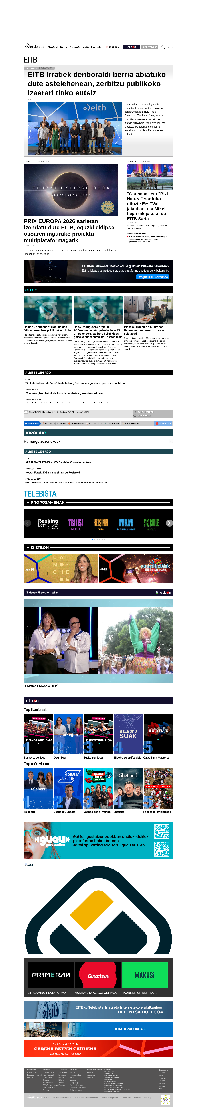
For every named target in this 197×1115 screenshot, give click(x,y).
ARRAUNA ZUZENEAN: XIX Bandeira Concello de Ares (58, 462)
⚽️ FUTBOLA (60, 423)
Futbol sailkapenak (77, 1085)
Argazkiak (91, 1075)
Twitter (161, 1075)
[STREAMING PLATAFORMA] (51, 974)
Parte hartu (110, 1081)
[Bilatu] (163, 47)
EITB (30, 60)
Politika (61, 1077)
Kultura (61, 1080)
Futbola (72, 1072)
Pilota (72, 1077)
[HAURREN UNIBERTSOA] (145, 974)
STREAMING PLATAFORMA (47, 992)
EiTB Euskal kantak (50, 1085)
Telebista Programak (34, 1075)
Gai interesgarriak (113, 1083)
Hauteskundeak (112, 1075)
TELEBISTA (40, 494)
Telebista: (32, 1070)
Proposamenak (48, 502)
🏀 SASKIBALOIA (76, 423)
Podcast (46, 1090)
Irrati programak (49, 1088)
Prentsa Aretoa (112, 1091)
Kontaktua (138, 1098)
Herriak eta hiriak (113, 1085)
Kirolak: (74, 1070)
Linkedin (162, 1083)
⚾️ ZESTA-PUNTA (94, 423)
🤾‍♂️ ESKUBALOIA (111, 423)
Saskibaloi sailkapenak (78, 1088)
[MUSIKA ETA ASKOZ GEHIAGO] (98, 974)
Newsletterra (163, 1070)
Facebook (162, 1073)
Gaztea (46, 1080)
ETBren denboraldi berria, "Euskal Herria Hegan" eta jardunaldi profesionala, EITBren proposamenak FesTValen (148, 239)
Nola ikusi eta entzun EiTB (117, 1089)
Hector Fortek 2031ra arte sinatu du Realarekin (53, 472)
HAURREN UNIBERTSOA (139, 992)
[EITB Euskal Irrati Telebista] (35, 45)
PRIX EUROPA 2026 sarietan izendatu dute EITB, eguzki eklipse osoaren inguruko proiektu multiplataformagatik (69, 230)
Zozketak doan (111, 1077)
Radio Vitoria (47, 1077)
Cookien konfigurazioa (110, 1098)
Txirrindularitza (75, 1075)
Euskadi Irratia (48, 1072)
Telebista (75, 47)
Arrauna (73, 1080)
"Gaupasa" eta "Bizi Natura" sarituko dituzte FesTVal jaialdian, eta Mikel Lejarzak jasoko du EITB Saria (147, 206)
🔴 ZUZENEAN (162, 423)
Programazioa (32, 1072)
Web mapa (148, 1098)
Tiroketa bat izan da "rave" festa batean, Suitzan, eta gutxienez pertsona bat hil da (75, 383)
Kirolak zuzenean (76, 1090)
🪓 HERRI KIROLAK (130, 423)
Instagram (162, 1078)
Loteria (108, 1079)
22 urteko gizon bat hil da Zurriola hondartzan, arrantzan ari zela (64, 393)
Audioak (90, 1077)
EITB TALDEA (150, 47)
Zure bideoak (144, 416)
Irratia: (46, 1070)
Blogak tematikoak (114, 1087)
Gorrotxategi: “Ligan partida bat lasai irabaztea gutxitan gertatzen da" (66, 482)
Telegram (162, 1081)
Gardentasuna (126, 1098)
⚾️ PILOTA (47, 423)
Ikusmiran (62, 1083)
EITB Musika (48, 1083)
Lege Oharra (79, 1098)
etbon (42, 547)
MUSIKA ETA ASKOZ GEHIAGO (96, 992)
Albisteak (53, 47)
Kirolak (64, 47)
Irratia (85, 47)
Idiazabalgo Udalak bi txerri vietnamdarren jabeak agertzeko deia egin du (69, 403)
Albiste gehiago (38, 372)
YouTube (162, 1086)
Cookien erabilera (92, 1098)
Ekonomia (62, 1075)
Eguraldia (61, 1085)
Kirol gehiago (74, 1083)
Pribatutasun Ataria (64, 1098)
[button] (92, 539)
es (172, 47)
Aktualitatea (62, 1072)
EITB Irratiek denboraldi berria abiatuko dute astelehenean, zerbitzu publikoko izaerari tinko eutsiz (97, 83)
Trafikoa (108, 1073)
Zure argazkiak (145, 412)
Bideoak (30, 1077)
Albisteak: (63, 1070)
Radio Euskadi (48, 1075)
